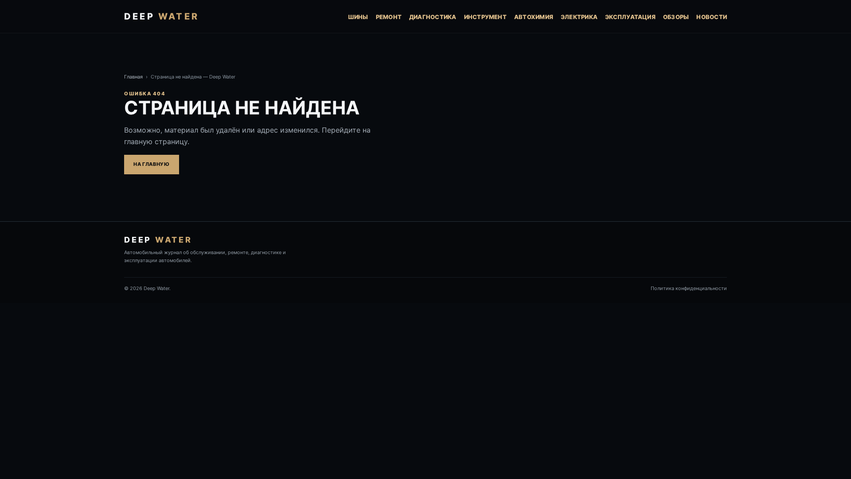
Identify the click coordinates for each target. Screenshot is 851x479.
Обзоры (676, 16)
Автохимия (533, 16)
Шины (358, 16)
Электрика (579, 16)
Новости (711, 16)
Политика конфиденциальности (689, 288)
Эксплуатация (630, 16)
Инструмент (485, 16)
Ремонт (389, 16)
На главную (151, 164)
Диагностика (433, 16)
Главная (133, 77)
